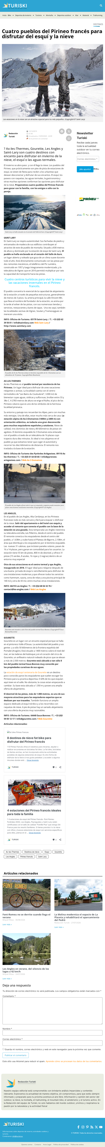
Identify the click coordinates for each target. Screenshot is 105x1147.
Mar (76, 15)
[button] (101, 5)
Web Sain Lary (41, 322)
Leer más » (7, 924)
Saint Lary (42, 856)
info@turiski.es (17, 1136)
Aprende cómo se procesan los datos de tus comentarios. (74, 1061)
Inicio (4, 15)
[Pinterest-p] (87, 1127)
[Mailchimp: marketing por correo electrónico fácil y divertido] (96, 170)
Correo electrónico (13, 1039)
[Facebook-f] (78, 1127)
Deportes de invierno (23, 15)
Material (86, 15)
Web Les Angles (38, 589)
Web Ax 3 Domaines (32, 460)
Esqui (47, 852)
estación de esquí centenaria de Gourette (27, 672)
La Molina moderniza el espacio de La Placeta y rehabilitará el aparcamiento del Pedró (76, 917)
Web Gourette (45, 718)
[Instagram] (83, 1127)
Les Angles (10, 856)
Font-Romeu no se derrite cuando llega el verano (26, 916)
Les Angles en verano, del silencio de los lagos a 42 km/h (26, 970)
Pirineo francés (26, 856)
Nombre (7, 1029)
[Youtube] (100, 1127)
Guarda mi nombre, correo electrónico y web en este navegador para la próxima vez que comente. (53, 1049)
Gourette (58, 852)
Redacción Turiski (27, 1081)
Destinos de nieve (31, 852)
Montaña (49, 15)
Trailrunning (97, 15)
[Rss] (91, 1127)
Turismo (38, 15)
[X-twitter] (96, 1127)
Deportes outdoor (64, 15)
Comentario (9, 996)
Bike (9, 15)
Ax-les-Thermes (12, 852)
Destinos (98, 24)
